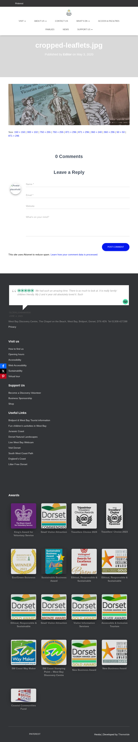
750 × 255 (45, 132)
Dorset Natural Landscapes (23, 436)
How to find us (16, 349)
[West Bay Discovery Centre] (69, 12)
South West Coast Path (20, 453)
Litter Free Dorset (17, 464)
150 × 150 (19, 132)
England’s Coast (17, 458)
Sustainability (15, 370)
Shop (11, 403)
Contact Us (61, 21)
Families (49, 29)
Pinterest (19, 3)
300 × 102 (32, 132)
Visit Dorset (14, 447)
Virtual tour (14, 376)
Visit (21, 21)
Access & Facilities (108, 21)
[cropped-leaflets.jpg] (69, 104)
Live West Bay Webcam (21, 442)
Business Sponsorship (20, 398)
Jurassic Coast (16, 431)
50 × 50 (121, 132)
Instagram (8, 4)
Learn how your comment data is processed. (74, 254)
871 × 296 (70, 132)
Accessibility (14, 359)
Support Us (84, 29)
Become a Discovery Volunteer (24, 392)
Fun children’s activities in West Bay (27, 425)
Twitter (12, 4)
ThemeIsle (124, 734)
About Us (39, 21)
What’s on (82, 21)
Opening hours (16, 354)
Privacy (12, 326)
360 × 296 (109, 132)
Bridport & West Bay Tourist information (29, 420)
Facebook (4, 4)
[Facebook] (3, 366)
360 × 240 (96, 132)
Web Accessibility (17, 365)
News (66, 29)
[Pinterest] (3, 376)
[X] (3, 371)
